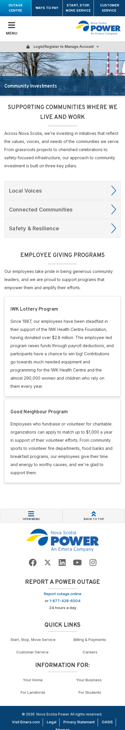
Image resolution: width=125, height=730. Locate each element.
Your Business (89, 680)
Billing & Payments (90, 639)
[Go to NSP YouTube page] (77, 562)
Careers (90, 652)
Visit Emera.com (26, 722)
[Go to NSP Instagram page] (93, 562)
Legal (51, 722)
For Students (89, 692)
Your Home (33, 680)
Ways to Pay (46, 8)
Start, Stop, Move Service (78, 8)
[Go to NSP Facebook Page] (32, 562)
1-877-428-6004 (65, 600)
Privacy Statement (79, 722)
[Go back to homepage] (98, 28)
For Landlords (33, 692)
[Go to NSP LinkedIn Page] (62, 562)
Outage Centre (15, 8)
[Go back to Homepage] (62, 539)
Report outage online (62, 593)
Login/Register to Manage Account (63, 46)
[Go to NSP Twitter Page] (47, 562)
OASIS (107, 722)
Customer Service (109, 8)
